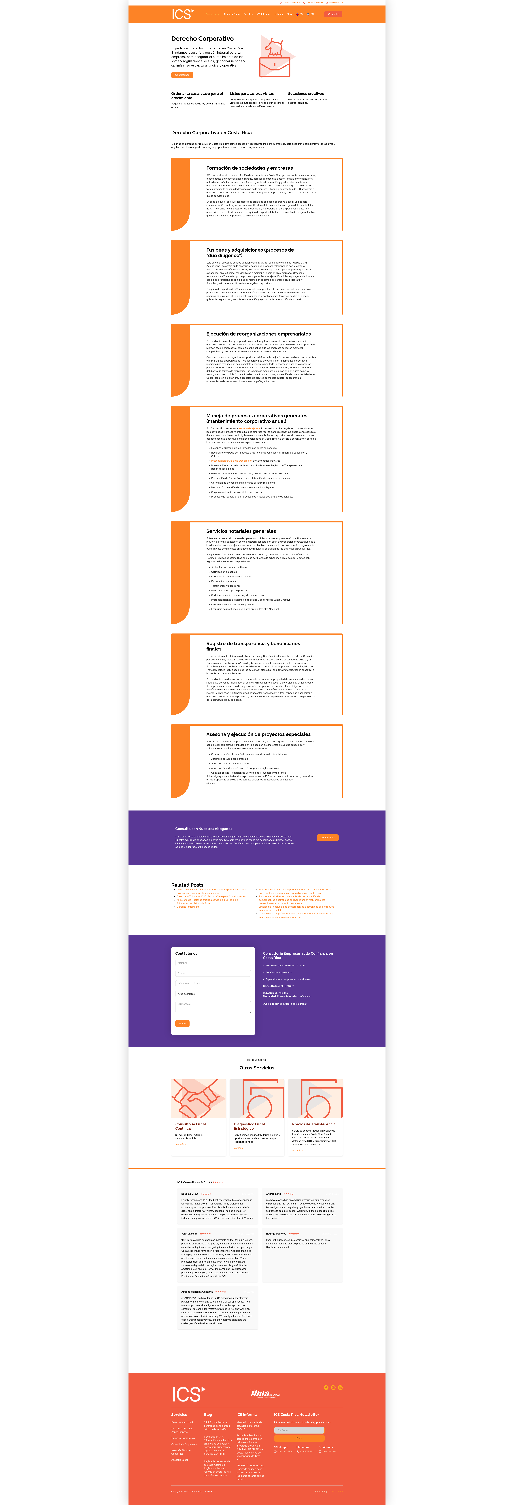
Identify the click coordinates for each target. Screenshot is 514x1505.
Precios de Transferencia (314, 1124)
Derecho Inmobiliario (182, 1422)
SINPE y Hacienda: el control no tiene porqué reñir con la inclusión (217, 1426)
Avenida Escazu (336, 2)
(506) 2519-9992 (315, 2)
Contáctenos (182, 74)
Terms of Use (337, 1491)
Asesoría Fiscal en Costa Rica (181, 1452)
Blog (289, 14)
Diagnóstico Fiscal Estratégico (249, 1126)
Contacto (333, 14)
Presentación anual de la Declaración (231, 460)
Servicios (211, 14)
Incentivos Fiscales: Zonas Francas (182, 1430)
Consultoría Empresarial (184, 1444)
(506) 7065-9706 (292, 2)
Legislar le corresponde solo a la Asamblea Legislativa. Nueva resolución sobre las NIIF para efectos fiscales (217, 1468)
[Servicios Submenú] (218, 14)
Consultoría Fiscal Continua (190, 1126)
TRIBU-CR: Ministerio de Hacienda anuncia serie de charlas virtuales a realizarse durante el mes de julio (250, 1472)
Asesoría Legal (179, 1459)
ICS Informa (263, 14)
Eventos (248, 14)
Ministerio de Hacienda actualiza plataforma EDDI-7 (249, 1426)
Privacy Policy (321, 1491)
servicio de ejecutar (250, 428)
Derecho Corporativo (183, 1438)
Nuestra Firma (232, 14)
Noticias (278, 14)
